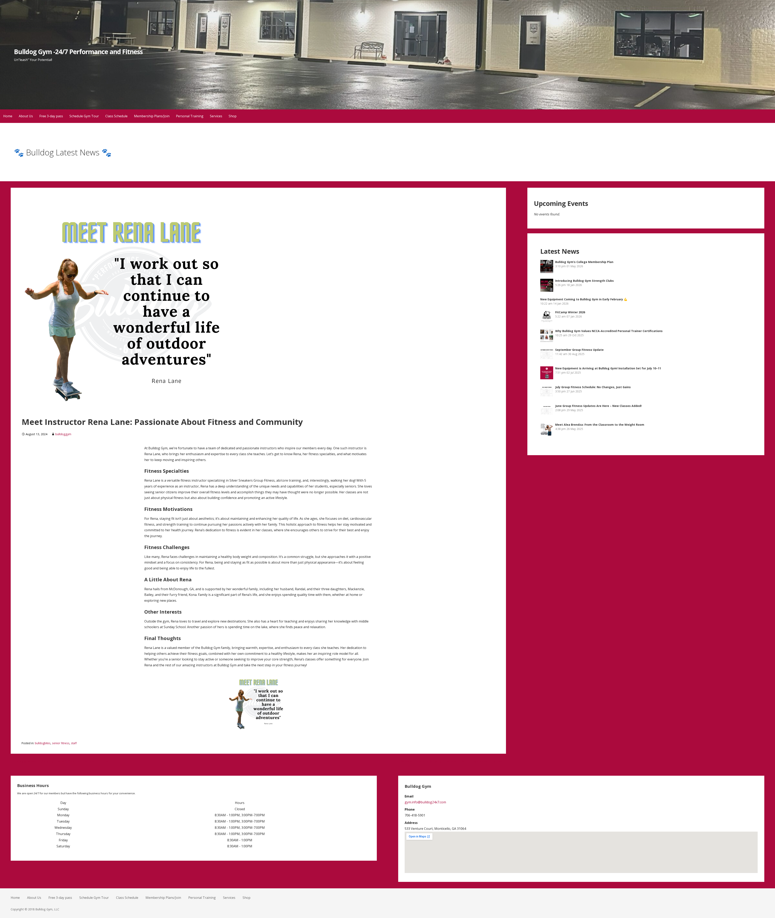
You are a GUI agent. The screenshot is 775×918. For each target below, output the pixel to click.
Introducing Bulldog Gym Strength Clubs (584, 281)
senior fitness (60, 743)
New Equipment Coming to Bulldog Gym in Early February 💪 (583, 299)
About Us (26, 116)
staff (74, 743)
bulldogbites (42, 743)
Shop (233, 116)
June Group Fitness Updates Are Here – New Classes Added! (598, 406)
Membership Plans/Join (152, 116)
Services (216, 116)
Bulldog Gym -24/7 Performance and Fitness (78, 51)
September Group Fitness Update (579, 350)
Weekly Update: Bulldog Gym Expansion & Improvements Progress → (453, 761)
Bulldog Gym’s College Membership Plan (584, 262)
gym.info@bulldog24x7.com (425, 802)
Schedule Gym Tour (84, 116)
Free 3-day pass (51, 116)
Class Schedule (116, 116)
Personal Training (189, 116)
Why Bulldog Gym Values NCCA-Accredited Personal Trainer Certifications (609, 331)
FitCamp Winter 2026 (570, 312)
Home (7, 116)
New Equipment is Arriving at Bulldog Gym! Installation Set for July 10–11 (608, 368)
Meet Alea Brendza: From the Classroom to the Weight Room (599, 425)
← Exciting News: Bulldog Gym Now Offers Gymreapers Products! (60, 761)
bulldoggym (63, 434)
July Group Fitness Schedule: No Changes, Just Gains (593, 387)
